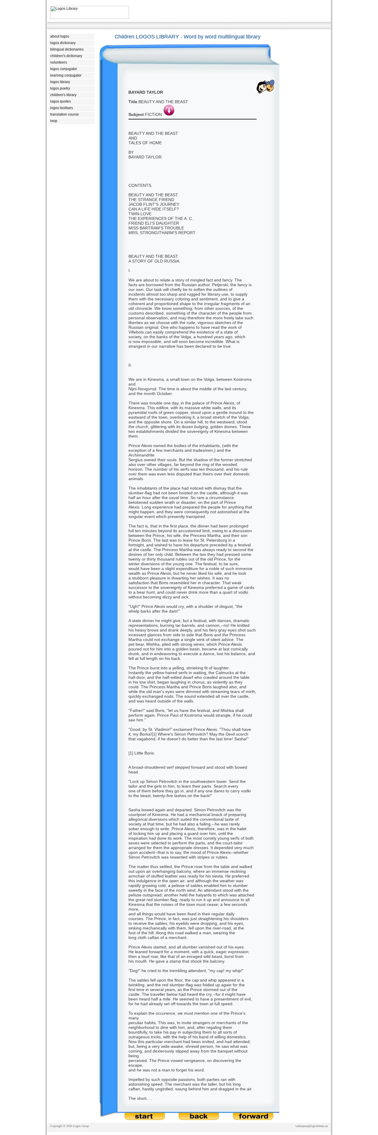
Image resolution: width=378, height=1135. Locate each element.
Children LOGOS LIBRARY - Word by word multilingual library (187, 37)
